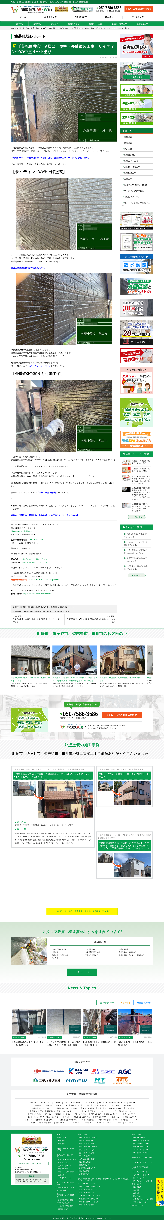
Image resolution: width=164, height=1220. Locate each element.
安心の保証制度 (85, 1162)
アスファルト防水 (99, 1105)
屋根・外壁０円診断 (86, 1144)
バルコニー (75, 1105)
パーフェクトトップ (140, 1150)
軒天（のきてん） (101, 1117)
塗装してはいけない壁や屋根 (89, 1187)
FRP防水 (88, 1122)
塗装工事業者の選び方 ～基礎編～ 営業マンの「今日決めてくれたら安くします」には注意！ (103, 1180)
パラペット (77, 1122)
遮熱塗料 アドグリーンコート (142, 1158)
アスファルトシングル (103, 1122)
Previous (9, 666)
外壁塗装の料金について (66, 1187)
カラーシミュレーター (87, 1150)
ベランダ (86, 1105)
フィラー (57, 1102)
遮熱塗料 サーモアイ (140, 1147)
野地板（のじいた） (126, 1111)
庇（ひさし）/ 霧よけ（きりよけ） (58, 1114)
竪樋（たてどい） (62, 1122)
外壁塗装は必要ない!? (87, 1168)
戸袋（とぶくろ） (80, 1114)
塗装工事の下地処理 (86, 1153)
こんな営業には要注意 (87, 1184)
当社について (83, 972)
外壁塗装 (20, 23)
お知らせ (136, 1193)
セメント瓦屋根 (88, 1108)
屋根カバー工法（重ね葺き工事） (66, 1149)
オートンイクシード (86, 1156)
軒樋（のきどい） (45, 1122)
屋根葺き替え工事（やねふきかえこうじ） (62, 1111)
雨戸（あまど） (97, 1114)
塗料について (136, 1135)
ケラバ (29, 1120)
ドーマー (136, 1120)
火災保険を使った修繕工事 (66, 1196)
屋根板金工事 (142, 23)
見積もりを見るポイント (88, 1190)
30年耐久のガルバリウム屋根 (89, 1196)
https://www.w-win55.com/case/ (34, 559)
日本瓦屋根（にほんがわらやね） (110, 1108)
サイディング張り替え (134, 190)
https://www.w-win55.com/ (21, 531)
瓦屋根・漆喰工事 (119, 23)
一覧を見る (138, 517)
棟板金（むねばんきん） (82, 1117)
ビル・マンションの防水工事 (66, 1183)
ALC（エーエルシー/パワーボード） (112, 1102)
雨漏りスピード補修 (86, 1141)
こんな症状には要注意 (87, 1159)
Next (154, 666)
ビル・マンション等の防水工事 (136, 204)
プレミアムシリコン (140, 1153)
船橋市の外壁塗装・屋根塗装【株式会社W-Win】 (73, 1218)
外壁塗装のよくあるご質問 (143, 1199)
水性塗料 (38, 1105)
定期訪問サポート (85, 1165)
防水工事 (54, 23)
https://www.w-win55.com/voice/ (34, 562)
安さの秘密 (62, 1190)
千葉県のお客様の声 (65, 1206)
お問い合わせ (136, 1196)
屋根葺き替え (73, 23)
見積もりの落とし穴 (86, 1193)
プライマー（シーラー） (73, 1102)
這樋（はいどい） (129, 1114)
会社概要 (136, 1190)
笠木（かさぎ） (36, 1114)
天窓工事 (128, 178)
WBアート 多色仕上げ (141, 1141)
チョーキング (45, 1102)
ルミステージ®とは (140, 1172)
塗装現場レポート (108, 1002)
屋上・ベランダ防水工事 (67, 1160)
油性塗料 (132, 1102)
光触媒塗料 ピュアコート (143, 1162)
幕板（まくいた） (112, 1114)
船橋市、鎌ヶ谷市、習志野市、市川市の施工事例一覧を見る (83, 911)
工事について (82, 1135)
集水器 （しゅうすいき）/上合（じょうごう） (44, 1117)
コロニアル (129, 1122)
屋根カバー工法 (95, 23)
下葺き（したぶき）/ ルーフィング (103, 1111)
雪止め (84, 1111)
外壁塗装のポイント (86, 1174)
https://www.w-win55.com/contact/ (37, 593)
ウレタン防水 (115, 1105)
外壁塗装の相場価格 (65, 1200)
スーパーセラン (139, 1178)
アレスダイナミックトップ (143, 1181)
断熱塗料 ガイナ (139, 1138)
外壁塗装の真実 (83, 1171)
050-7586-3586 (110, 8)
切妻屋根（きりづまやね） (68, 1120)
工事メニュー (61, 1138)
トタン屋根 (130, 1108)
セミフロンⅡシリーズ (141, 1175)
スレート (118, 1122)
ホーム (23, 17)
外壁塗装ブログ (144, 1002)
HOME (59, 1135)
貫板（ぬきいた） (131, 1117)
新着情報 (127, 1002)
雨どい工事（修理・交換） (136, 184)
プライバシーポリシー (141, 1202)
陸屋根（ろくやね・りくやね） (68, 1108)
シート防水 (127, 1105)
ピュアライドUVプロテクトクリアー (142, 1168)
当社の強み (137, 1187)
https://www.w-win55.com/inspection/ (44, 579)
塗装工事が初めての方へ (88, 1138)
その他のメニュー (138, 1205)
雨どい (67, 1117)
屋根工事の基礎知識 (86, 1205)
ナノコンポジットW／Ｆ (142, 1144)
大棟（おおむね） (88, 1120)
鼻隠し (33, 1122)
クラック (33, 1102)
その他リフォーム (132, 196)
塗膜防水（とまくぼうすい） (42, 1108)
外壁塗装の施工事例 (64, 1203)
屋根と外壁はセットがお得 (89, 1202)
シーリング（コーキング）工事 (56, 1105)
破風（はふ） (116, 1117)
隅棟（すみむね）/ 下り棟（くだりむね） (114, 1120)
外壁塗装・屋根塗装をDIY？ (89, 1199)
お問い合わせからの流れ (88, 1147)
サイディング (90, 1102)
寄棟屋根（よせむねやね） (45, 1120)
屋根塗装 (37, 23)
